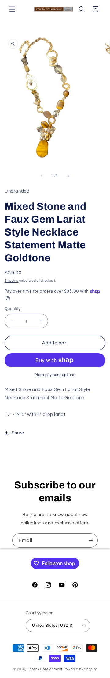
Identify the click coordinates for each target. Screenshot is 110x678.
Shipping (12, 280)
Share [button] (18, 433)
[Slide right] (68, 175)
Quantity (12, 309)
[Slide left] (41, 175)
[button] (12, 9)
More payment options (55, 375)
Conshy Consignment (45, 669)
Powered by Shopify (80, 669)
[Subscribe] (90, 540)
